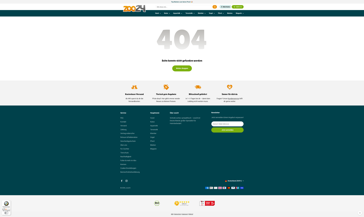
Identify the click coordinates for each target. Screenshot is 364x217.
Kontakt (123, 122)
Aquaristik (176, 13)
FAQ (121, 118)
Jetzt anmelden (227, 130)
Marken (229, 13)
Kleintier (201, 13)
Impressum (185, 214)
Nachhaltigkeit (125, 157)
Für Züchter (124, 149)
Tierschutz (124, 153)
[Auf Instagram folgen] (126, 181)
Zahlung (123, 130)
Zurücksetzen (206, 7)
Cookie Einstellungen (128, 168)
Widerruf (191, 214)
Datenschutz (177, 214)
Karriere (123, 164)
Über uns (123, 145)
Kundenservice (233, 99)
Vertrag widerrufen (127, 133)
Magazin (239, 13)
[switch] (6, 213)
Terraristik (189, 13)
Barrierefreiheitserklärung (130, 172)
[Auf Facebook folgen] (121, 181)
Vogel (211, 13)
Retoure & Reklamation (128, 137)
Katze (166, 13)
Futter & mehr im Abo (128, 160)
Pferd (220, 13)
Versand (123, 126)
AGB (172, 214)
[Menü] (9, 201)
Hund (157, 13)
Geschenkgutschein (128, 141)
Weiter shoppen (182, 68)
